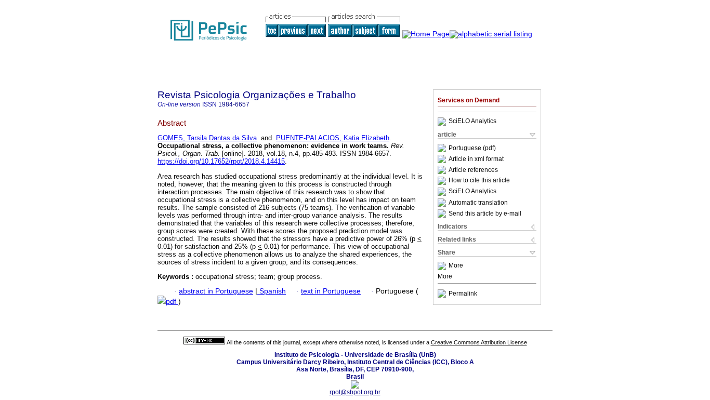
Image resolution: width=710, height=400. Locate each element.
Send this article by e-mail (485, 213)
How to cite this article (479, 180)
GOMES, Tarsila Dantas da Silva (207, 138)
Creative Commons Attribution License (479, 342)
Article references (473, 170)
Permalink (463, 293)
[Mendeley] (443, 266)
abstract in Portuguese (216, 291)
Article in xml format (476, 159)
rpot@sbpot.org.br (355, 392)
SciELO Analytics (472, 121)
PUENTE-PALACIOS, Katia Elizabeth (332, 138)
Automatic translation (478, 202)
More (456, 266)
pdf (172, 301)
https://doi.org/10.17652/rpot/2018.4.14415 (221, 161)
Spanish (271, 291)
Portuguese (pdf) (472, 148)
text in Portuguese (331, 291)
